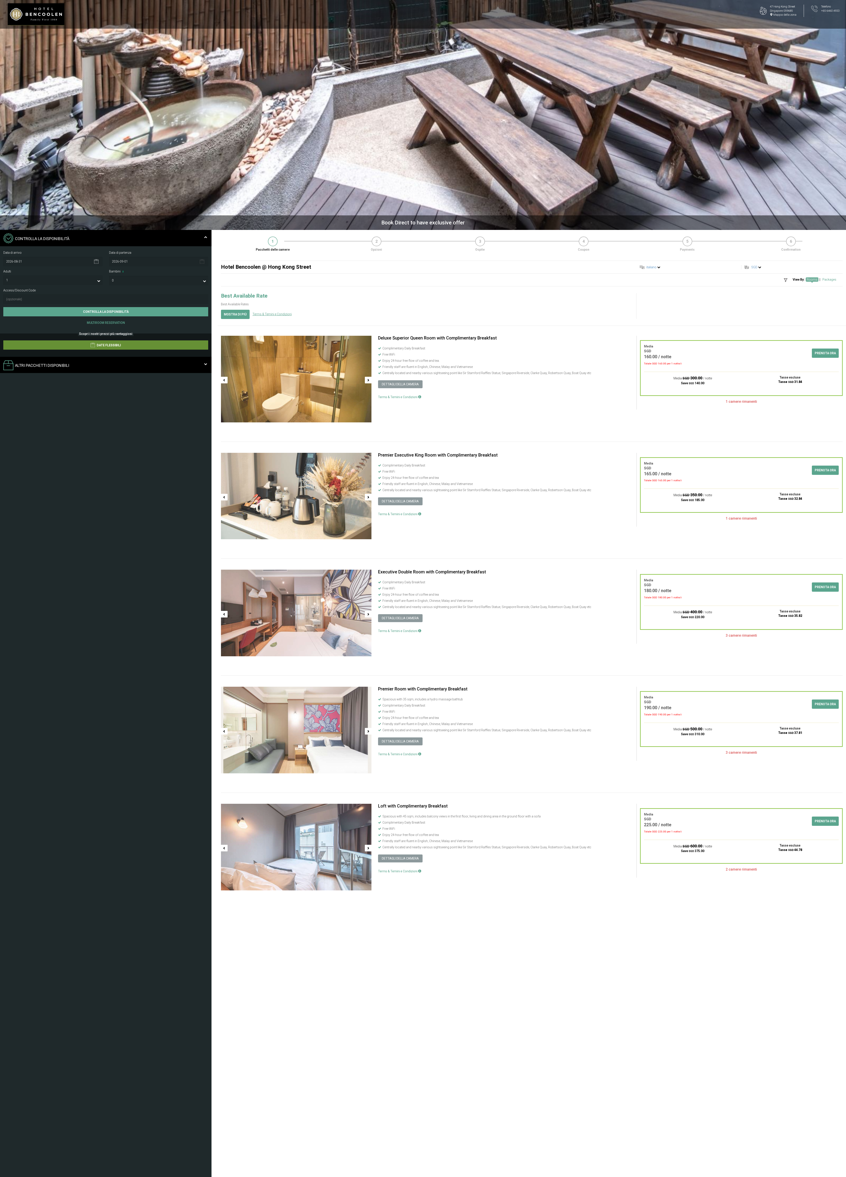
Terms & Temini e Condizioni (272, 314)
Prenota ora (825, 353)
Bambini (116, 271)
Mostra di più (235, 314)
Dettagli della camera (400, 384)
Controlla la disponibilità (106, 312)
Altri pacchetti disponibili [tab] (42, 365)
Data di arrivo (12, 252)
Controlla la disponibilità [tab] (42, 238)
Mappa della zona (784, 14)
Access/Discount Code (19, 290)
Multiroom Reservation (106, 323)
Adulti (7, 271)
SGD (754, 267)
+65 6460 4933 (830, 10)
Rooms (812, 279)
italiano (651, 267)
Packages (829, 279)
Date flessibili (108, 345)
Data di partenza (120, 252)
